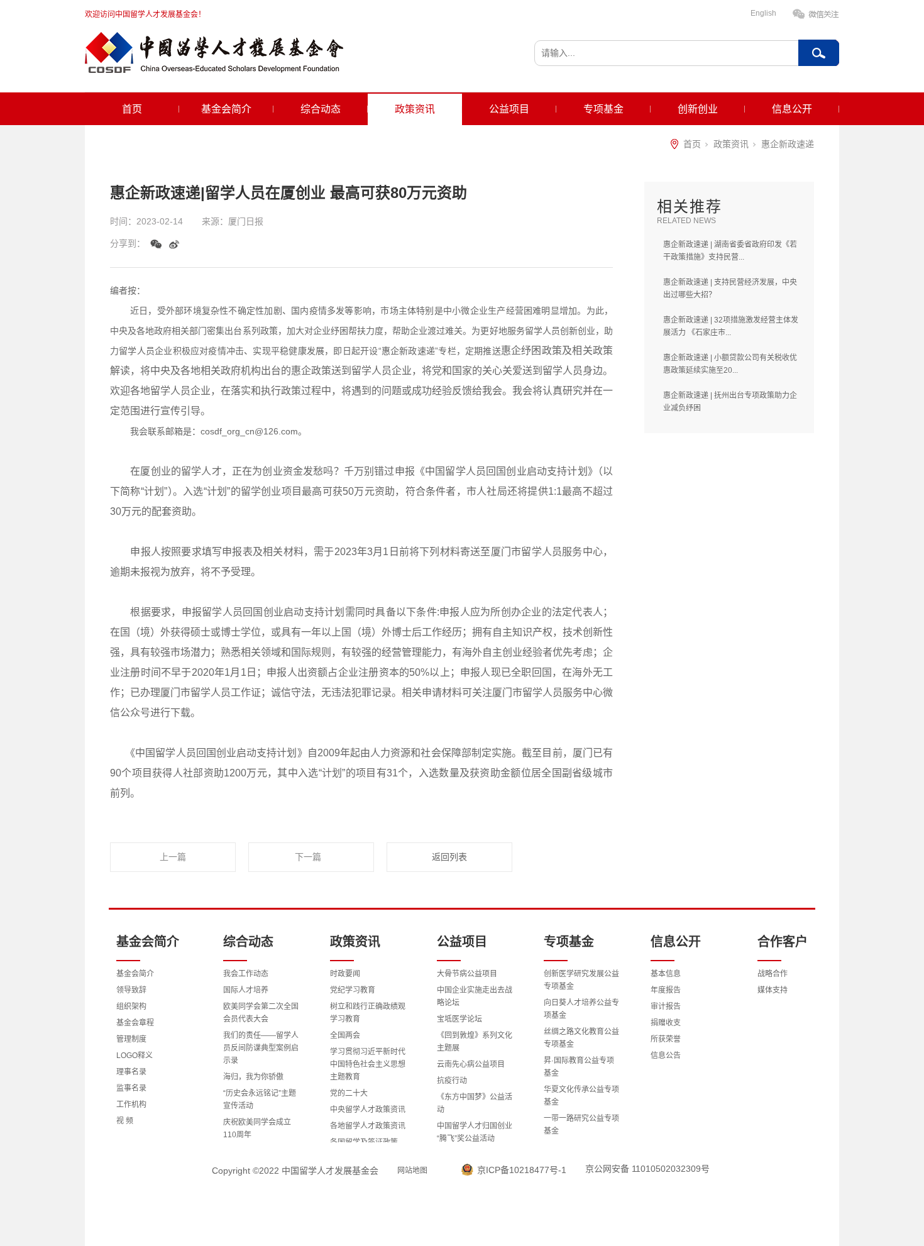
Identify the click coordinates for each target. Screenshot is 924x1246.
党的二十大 (349, 1093)
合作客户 (782, 942)
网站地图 (412, 1170)
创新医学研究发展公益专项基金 (581, 980)
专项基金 (603, 109)
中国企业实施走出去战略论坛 (474, 996)
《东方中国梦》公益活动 (474, 1103)
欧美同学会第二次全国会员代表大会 (261, 1012)
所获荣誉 (666, 1039)
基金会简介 (226, 109)
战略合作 (772, 973)
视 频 (124, 1120)
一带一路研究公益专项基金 (581, 1124)
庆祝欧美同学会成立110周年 (257, 1128)
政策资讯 (415, 109)
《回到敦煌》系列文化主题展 (474, 1041)
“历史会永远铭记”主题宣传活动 (259, 1099)
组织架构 (131, 1006)
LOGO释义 (134, 1055)
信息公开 (792, 109)
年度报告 (666, 990)
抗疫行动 (452, 1080)
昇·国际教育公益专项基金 (579, 1067)
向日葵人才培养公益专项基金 (581, 1009)
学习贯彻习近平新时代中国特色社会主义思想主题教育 (367, 1064)
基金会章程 (135, 1022)
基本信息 (666, 973)
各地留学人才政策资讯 (367, 1126)
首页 (132, 109)
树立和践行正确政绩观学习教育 (367, 1012)
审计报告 (666, 1006)
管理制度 (131, 1039)
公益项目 (509, 109)
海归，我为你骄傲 (253, 1076)
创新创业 (698, 109)
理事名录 (131, 1071)
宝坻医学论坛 (459, 1019)
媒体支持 (772, 990)
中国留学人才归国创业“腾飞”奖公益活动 (474, 1132)
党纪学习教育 (352, 990)
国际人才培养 (245, 990)
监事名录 (131, 1088)
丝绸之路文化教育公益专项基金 (581, 1038)
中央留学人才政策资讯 (367, 1109)
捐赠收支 (666, 1022)
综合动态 (320, 109)
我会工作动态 (245, 973)
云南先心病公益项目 (471, 1064)
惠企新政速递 (787, 144)
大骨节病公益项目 (467, 973)
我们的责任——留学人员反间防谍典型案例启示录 (261, 1048)
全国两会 (345, 1035)
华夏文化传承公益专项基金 (581, 1095)
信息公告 (666, 1055)
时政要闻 (345, 973)
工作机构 (131, 1104)
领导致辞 (131, 990)
